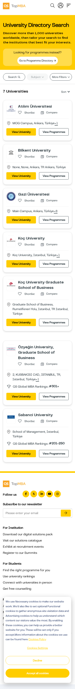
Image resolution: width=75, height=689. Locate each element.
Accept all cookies (38, 673)
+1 (56, 123)
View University (21, 132)
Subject (36, 77)
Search (12, 77)
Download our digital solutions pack (28, 534)
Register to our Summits (20, 553)
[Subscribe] (66, 513)
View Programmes (54, 132)
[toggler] (68, 5)
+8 (56, 211)
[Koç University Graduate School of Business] (11, 284)
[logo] (14, 5)
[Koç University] (11, 240)
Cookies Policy (37, 639)
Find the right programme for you (26, 570)
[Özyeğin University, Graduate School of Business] (11, 349)
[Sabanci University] (11, 417)
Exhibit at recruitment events (23, 547)
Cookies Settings (37, 648)
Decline (37, 660)
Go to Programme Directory (36, 60)
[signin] (60, 5)
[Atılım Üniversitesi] (11, 108)
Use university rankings (19, 576)
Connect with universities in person (27, 582)
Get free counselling (17, 589)
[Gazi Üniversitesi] (11, 196)
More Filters (59, 77)
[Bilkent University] (11, 152)
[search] (52, 6)
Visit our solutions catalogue (22, 540)
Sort (63, 92)
